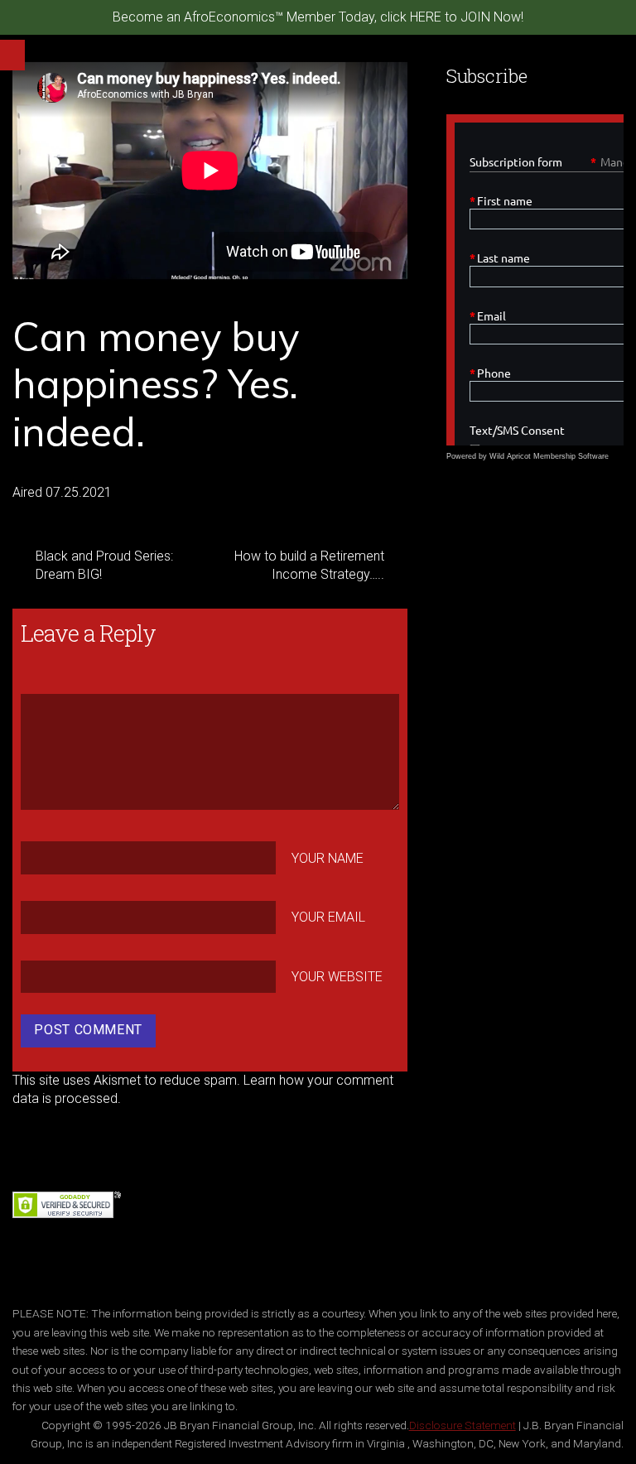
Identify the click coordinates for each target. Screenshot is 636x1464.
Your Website (337, 977)
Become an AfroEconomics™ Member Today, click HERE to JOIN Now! (318, 17)
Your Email (328, 917)
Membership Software (571, 456)
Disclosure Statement (462, 1425)
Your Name (328, 857)
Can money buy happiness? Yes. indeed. (155, 383)
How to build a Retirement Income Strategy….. (309, 565)
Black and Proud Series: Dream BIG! (104, 565)
